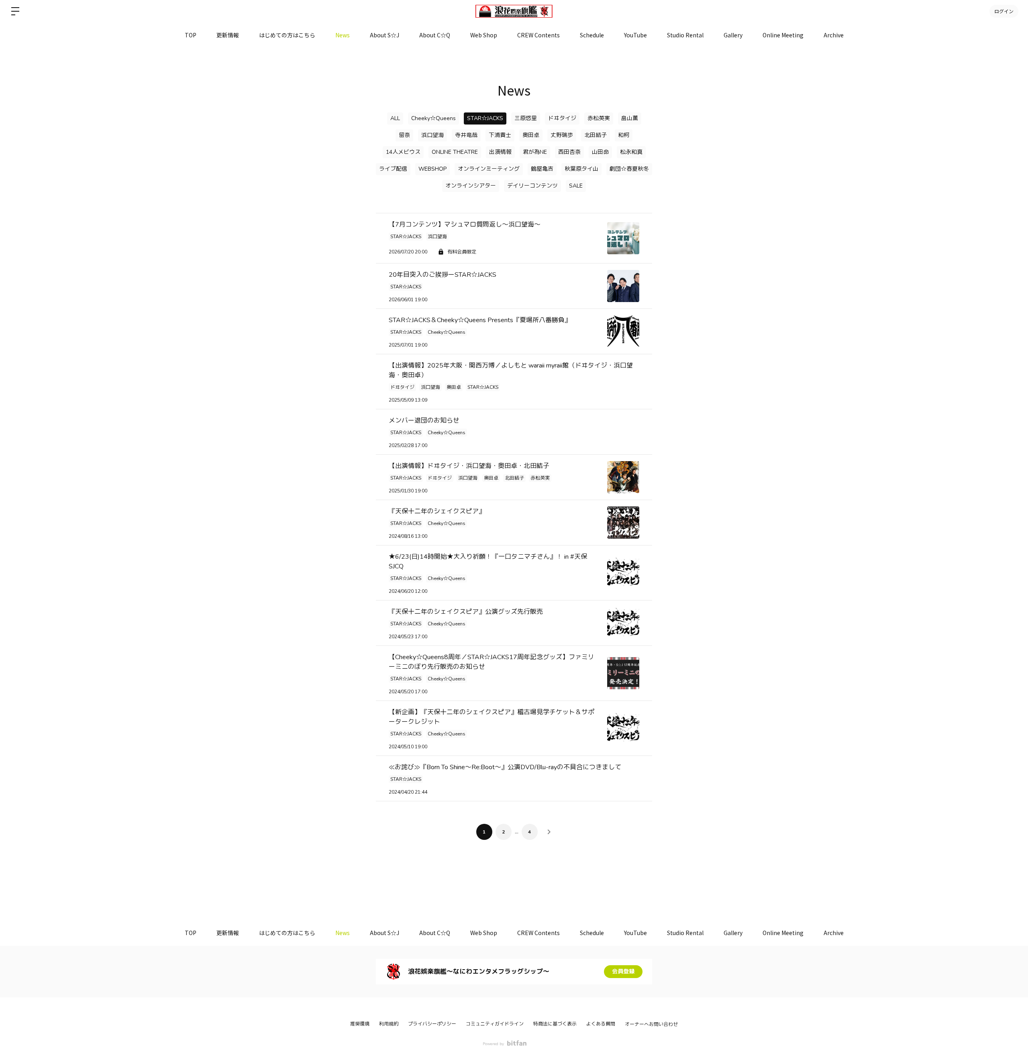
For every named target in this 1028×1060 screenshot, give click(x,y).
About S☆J (384, 35)
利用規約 (388, 1024)
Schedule (592, 35)
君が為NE (535, 152)
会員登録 (623, 971)
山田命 (600, 152)
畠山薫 (629, 118)
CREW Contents (538, 35)
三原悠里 (525, 118)
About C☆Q (434, 35)
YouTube (635, 35)
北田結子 (595, 135)
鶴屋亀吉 (542, 169)
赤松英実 (598, 118)
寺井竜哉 (466, 135)
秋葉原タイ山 (581, 169)
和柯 (623, 135)
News (342, 35)
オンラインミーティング (489, 169)
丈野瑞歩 (562, 135)
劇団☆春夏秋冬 (629, 169)
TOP (190, 35)
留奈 (404, 135)
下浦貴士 (500, 135)
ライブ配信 (393, 169)
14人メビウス (403, 152)
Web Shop (483, 35)
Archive (834, 35)
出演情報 (500, 152)
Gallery (733, 35)
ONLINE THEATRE (455, 152)
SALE (576, 186)
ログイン (1004, 11)
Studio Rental (685, 35)
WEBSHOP (432, 169)
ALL (395, 118)
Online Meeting (783, 35)
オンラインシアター (470, 186)
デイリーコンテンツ (532, 186)
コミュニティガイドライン (495, 1024)
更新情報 (227, 35)
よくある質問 (600, 1024)
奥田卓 (530, 135)
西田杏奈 (569, 152)
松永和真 (631, 152)
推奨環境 (359, 1024)
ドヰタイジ (562, 118)
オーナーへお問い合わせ (651, 1024)
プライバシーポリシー (432, 1024)
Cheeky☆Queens (433, 118)
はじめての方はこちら (287, 35)
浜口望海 (432, 135)
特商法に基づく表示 (555, 1024)
